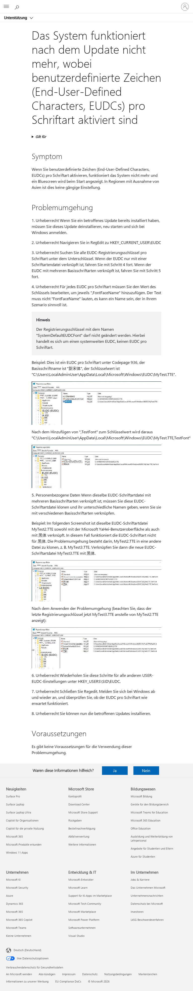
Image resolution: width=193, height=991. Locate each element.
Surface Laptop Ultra (18, 812)
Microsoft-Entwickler (80, 879)
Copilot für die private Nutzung (25, 828)
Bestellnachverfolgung (81, 828)
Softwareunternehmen (81, 928)
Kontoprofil (75, 796)
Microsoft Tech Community (84, 903)
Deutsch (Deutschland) (27, 950)
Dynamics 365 (14, 903)
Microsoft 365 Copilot (19, 920)
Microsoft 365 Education (145, 820)
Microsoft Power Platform (83, 920)
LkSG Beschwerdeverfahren (147, 920)
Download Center (79, 804)
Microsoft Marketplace (82, 912)
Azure (9, 895)
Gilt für (40, 136)
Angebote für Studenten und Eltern (152, 848)
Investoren (137, 912)
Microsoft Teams (16, 928)
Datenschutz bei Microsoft (147, 903)
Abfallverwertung (78, 836)
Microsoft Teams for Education (149, 812)
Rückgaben (75, 820)
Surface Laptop (15, 804)
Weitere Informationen (82, 844)
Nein (146, 770)
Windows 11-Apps (17, 852)
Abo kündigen (47, 974)
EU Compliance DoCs (68, 981)
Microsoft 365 (14, 836)
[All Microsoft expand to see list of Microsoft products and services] (6, 7)
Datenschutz (90, 974)
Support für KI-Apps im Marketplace (90, 895)
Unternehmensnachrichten (147, 895)
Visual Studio (76, 936)
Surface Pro (13, 796)
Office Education (141, 828)
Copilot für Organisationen (22, 820)
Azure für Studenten (143, 856)
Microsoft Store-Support (83, 812)
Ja (115, 770)
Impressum (68, 974)
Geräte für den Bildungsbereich (150, 804)
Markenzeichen (147, 974)
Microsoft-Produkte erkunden (23, 844)
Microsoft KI (13, 879)
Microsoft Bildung (141, 796)
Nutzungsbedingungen (118, 974)
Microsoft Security (17, 887)
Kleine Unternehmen (18, 936)
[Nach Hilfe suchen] (17, 7)
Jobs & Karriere (140, 879)
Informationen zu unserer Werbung (27, 981)
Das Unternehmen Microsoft (148, 887)
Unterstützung (16, 17)
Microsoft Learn (77, 887)
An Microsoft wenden (19, 974)
